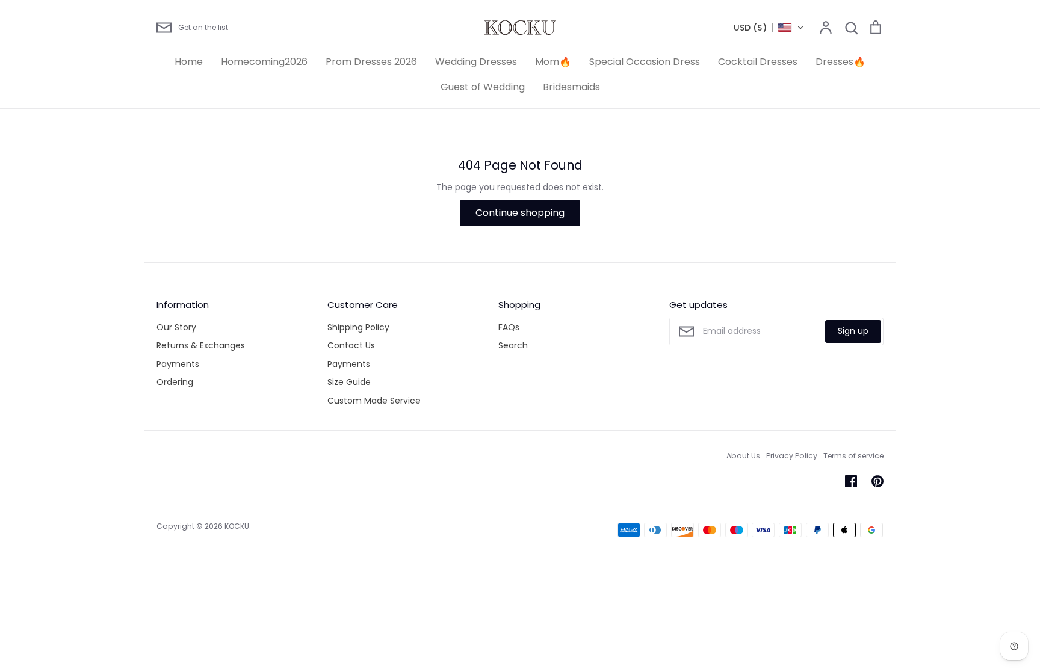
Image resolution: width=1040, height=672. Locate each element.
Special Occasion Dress (644, 62)
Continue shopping (520, 213)
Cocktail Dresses (757, 62)
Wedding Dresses (476, 62)
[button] (769, 27)
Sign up (853, 331)
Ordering (174, 382)
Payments (177, 364)
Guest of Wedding (483, 87)
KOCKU (236, 526)
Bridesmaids (571, 87)
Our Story (176, 327)
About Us (743, 456)
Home (189, 62)
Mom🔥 (553, 62)
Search (513, 345)
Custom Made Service (374, 401)
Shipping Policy (358, 327)
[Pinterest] (877, 481)
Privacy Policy (791, 456)
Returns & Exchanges (200, 345)
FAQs (508, 327)
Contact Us (351, 345)
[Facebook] (851, 481)
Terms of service (853, 456)
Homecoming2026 (264, 62)
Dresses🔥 (840, 62)
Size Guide (349, 382)
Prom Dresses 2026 (371, 62)
